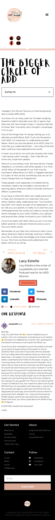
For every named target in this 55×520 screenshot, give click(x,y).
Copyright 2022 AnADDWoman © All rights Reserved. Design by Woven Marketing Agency (27, 513)
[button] (47, 14)
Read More (28, 282)
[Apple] (11, 38)
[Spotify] (18, 38)
